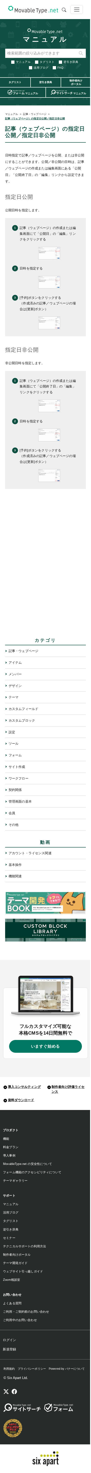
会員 (12, 813)
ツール (13, 743)
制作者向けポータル (17, 1254)
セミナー (9, 1238)
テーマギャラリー (15, 1180)
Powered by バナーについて (67, 1368)
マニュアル (45, 39)
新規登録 (9, 1349)
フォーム (15, 755)
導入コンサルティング (24, 1087)
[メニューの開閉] (76, 9)
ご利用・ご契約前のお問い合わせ (26, 1311)
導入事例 (9, 1155)
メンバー (15, 674)
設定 (12, 732)
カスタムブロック (22, 720)
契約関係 (15, 790)
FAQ (60, 67)
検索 (81, 53)
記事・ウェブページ (34, 114)
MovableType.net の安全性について (27, 1164)
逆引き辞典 (70, 62)
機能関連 (15, 876)
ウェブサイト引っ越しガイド (23, 1271)
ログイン (9, 1340)
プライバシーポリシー (32, 1368)
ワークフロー (18, 778)
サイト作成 (17, 767)
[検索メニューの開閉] (64, 9)
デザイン (15, 686)
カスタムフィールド (23, 709)
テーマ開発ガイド (15, 1263)
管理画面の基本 (20, 801)
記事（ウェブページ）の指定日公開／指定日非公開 (35, 118)
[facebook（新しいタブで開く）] (14, 1392)
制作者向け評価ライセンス (68, 1089)
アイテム (15, 662)
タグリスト (47, 62)
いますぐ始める (45, 1046)
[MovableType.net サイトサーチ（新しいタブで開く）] (22, 1407)
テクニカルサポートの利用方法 (24, 1246)
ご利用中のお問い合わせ (20, 1320)
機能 (6, 1138)
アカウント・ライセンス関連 (30, 853)
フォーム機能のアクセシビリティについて (32, 1172)
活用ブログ (41, 67)
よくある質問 (12, 1303)
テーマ (13, 697)
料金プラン (10, 1147)
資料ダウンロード (21, 1100)
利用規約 (9, 1368)
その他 (13, 825)
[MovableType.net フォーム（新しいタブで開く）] (58, 1407)
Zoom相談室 (11, 1279)
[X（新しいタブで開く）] (6, 1392)
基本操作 (15, 865)
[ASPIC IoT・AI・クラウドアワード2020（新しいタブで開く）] (13, 1428)
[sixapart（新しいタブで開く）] (45, 1458)
